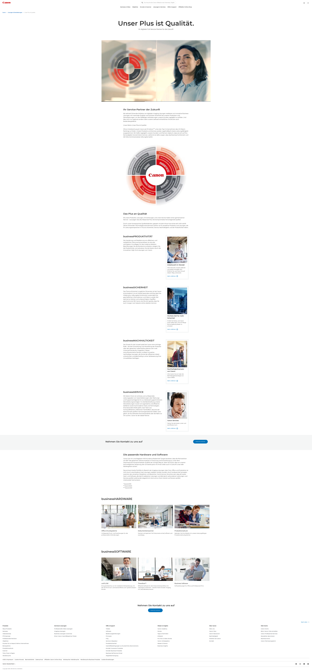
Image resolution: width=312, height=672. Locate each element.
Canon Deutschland (9, 664)
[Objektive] (138, 7)
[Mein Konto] (304, 3)
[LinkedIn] (304, 664)
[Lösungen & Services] (166, 7)
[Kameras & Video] (131, 7)
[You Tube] (308, 664)
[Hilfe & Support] (177, 7)
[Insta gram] (300, 664)
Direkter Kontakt (200, 441)
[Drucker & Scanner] (152, 7)
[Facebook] (296, 664)
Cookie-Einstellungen (107, 659)
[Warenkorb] (308, 3)
